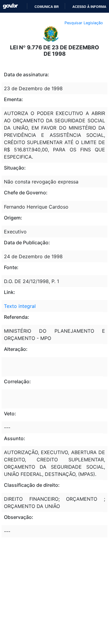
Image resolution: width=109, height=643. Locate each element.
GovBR (10, 6)
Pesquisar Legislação (83, 23)
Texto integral (20, 306)
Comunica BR (46, 7)
